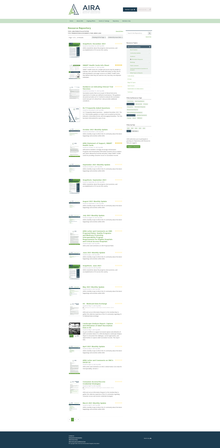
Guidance (132, 56)
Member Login (129, 9)
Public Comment (134, 65)
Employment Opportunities (75, 437)
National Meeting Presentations (134, 112)
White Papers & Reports (136, 73)
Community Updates (135, 53)
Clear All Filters (119, 31)
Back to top (147, 438)
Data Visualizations (139, 101)
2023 (140, 128)
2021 (128, 131)
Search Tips (148, 36)
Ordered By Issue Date (114, 37)
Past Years (135, 131)
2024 (136, 128)
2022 (144, 128)
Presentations (130, 115)
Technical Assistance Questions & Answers (139, 69)
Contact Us (71, 435)
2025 (132, 128)
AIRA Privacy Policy (73, 439)
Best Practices (133, 50)
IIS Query (145, 104)
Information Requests (137, 59)
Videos (134, 118)
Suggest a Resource (133, 146)
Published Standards (142, 115)
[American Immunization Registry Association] (84, 9)
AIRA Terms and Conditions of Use (77, 441)
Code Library (130, 101)
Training (129, 118)
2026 (128, 128)
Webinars (139, 118)
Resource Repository (79, 28)
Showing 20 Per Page (98, 37)
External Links (138, 104)
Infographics (130, 107)
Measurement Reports (132, 109)
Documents (130, 104)
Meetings (132, 62)
